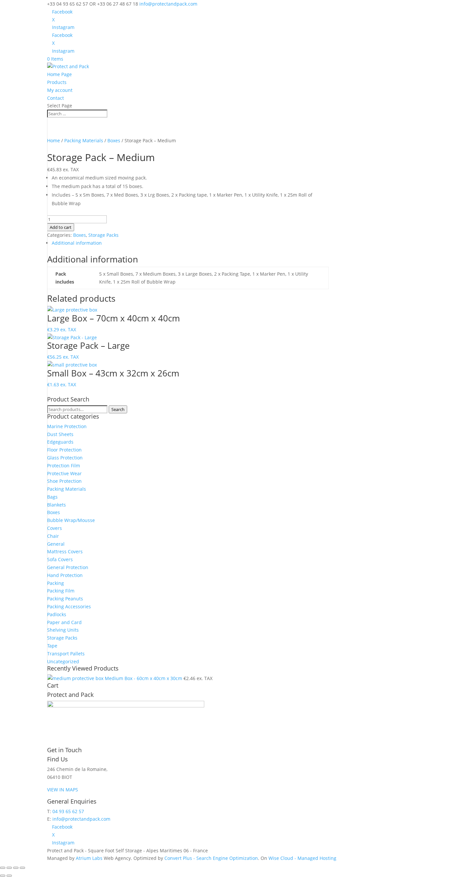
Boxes (113, 140)
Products (57, 82)
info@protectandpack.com (81, 819)
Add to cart (60, 227)
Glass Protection (65, 457)
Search (118, 409)
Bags (52, 497)
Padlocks (56, 614)
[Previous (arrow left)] (2, 876)
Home (53, 140)
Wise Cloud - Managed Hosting (302, 858)
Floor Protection (64, 450)
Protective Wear (64, 473)
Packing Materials (83, 140)
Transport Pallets (66, 653)
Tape (52, 646)
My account (59, 90)
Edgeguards (60, 442)
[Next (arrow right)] (9, 876)
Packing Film (60, 591)
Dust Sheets (60, 434)
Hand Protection (65, 575)
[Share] (15, 868)
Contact (55, 98)
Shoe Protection (64, 481)
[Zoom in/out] (2, 868)
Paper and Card (64, 622)
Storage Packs (103, 235)
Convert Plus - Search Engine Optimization (211, 858)
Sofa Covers (60, 559)
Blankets (56, 505)
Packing (55, 583)
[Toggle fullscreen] (9, 868)
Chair (53, 536)
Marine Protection (67, 426)
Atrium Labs (89, 858)
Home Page (59, 74)
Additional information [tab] (77, 243)
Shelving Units (63, 630)
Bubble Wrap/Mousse (71, 520)
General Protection (67, 567)
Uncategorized (63, 661)
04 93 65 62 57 (68, 811)
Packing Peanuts (65, 598)
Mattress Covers (65, 551)
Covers (54, 528)
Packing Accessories (69, 606)
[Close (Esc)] (22, 868)
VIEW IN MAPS (62, 789)
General (56, 544)
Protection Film (63, 465)
